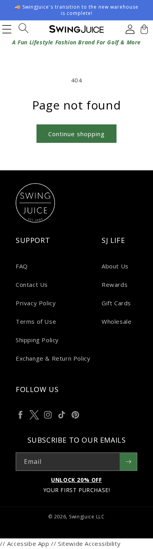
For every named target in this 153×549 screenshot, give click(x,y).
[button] (143, 29)
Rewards (115, 284)
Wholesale (116, 321)
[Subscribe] (128, 461)
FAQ (22, 266)
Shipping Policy (37, 340)
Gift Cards (116, 303)
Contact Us (32, 284)
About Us (115, 266)
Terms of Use (36, 321)
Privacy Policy (36, 303)
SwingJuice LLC (87, 516)
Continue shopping (76, 134)
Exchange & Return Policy (53, 358)
